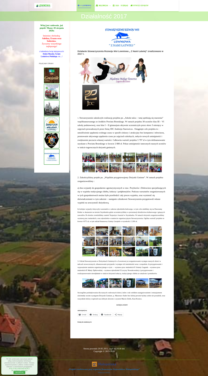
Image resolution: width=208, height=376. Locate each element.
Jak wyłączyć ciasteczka (19, 370)
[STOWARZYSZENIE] (51, 164)
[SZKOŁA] (51, 99)
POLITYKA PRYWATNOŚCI (19, 368)
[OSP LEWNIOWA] (51, 148)
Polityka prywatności (104, 372)
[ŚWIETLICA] (51, 131)
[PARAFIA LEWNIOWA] (51, 115)
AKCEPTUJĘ (19, 372)
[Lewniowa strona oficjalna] (43, 5)
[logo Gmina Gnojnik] (51, 83)
